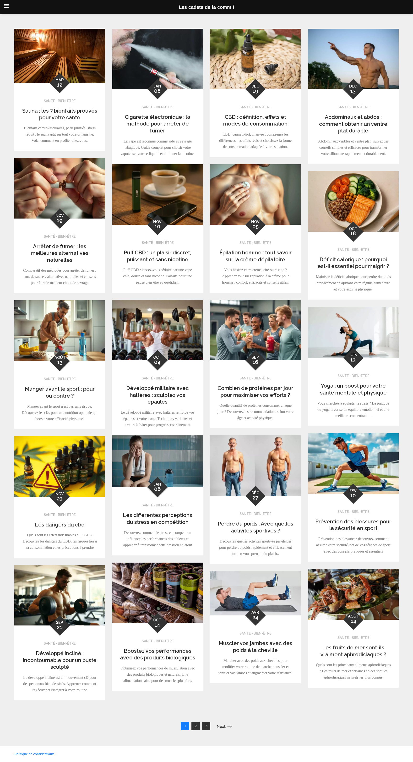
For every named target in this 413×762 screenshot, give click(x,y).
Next (221, 726)
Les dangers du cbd (60, 524)
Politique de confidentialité (34, 754)
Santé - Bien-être (60, 101)
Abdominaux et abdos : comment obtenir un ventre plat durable (353, 124)
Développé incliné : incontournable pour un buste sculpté (60, 660)
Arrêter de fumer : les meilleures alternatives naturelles (59, 253)
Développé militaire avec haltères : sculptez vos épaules (157, 395)
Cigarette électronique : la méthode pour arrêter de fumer (157, 124)
